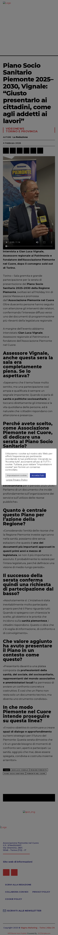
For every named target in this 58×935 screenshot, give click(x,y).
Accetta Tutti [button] (38, 475)
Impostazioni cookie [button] (17, 475)
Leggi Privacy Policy (17, 480)
